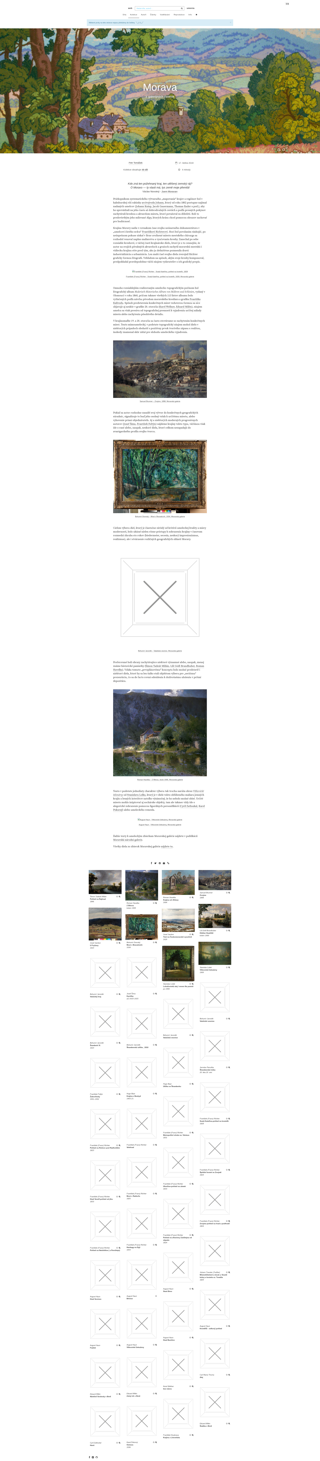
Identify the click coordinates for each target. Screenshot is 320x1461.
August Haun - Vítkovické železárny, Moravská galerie (160, 825)
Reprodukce (179, 15)
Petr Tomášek (135, 163)
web (130, 8)
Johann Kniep (143, 206)
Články (153, 15)
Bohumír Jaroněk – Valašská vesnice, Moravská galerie (160, 651)
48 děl (145, 169)
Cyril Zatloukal (188, 806)
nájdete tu (167, 846)
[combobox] (159, 8)
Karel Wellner (167, 306)
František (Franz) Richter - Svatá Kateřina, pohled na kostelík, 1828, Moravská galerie (160, 277)
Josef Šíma (130, 424)
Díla (124, 15)
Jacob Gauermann (163, 206)
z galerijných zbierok (160, 96)
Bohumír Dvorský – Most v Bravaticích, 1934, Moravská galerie (160, 516)
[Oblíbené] (196, 14)
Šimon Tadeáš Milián (157, 666)
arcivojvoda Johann (153, 202)
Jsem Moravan (170, 191)
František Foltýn (146, 424)
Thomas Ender (182, 206)
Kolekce (133, 15)
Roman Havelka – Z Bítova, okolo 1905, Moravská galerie (160, 780)
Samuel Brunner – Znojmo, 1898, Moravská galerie (160, 401)
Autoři (143, 15)
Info (190, 15)
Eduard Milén (184, 306)
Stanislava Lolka (136, 795)
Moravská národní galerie (127, 840)
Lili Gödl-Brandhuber (182, 666)
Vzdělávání (165, 15)
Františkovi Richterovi (155, 231)
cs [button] (287, 4)
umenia (190, 8)
